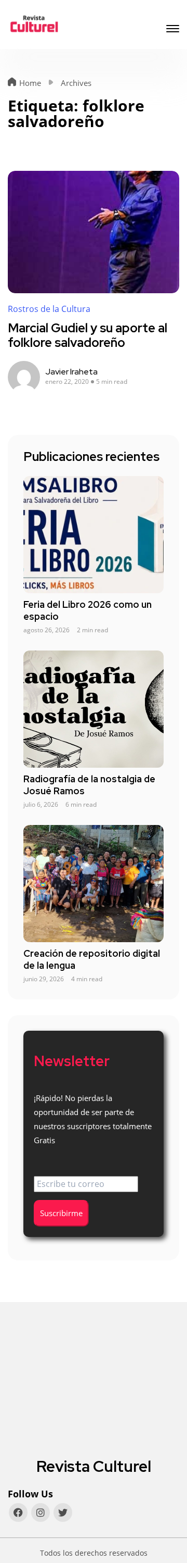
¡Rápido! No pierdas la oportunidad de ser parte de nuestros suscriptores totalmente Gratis (93, 1119)
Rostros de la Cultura (49, 309)
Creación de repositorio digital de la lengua (91, 959)
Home (30, 83)
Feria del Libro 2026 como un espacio (87, 610)
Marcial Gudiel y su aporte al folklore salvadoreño (87, 335)
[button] (172, 29)
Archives (76, 83)
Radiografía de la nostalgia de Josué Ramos (89, 785)
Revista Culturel (93, 1466)
